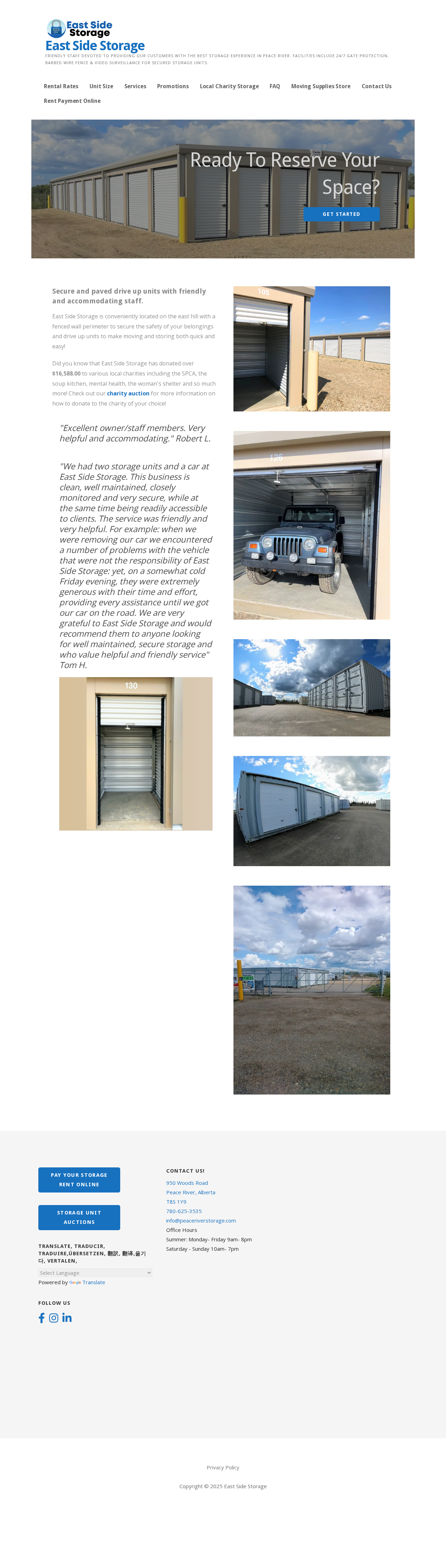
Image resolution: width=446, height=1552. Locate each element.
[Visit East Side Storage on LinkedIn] (66, 1318)
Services (135, 86)
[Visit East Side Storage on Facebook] (41, 1318)
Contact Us (377, 86)
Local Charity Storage (229, 86)
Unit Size (101, 86)
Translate (93, 1282)
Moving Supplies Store (321, 86)
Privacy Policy (223, 1467)
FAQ (275, 86)
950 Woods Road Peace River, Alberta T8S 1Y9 (190, 1192)
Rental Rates (61, 86)
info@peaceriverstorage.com (201, 1220)
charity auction (128, 393)
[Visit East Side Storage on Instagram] (53, 1318)
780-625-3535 (184, 1210)
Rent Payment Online (72, 101)
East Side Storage (95, 45)
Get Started (342, 214)
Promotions (173, 86)
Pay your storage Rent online (79, 1180)
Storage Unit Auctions (79, 1217)
